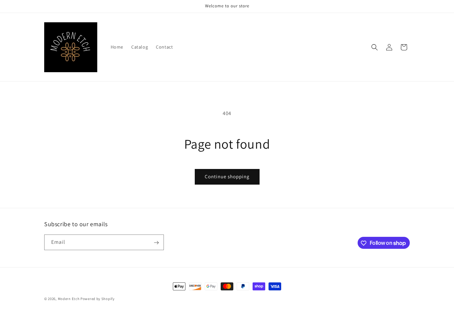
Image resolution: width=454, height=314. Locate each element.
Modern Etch (69, 298)
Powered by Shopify (97, 298)
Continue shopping (227, 176)
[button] (374, 47)
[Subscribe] (156, 242)
